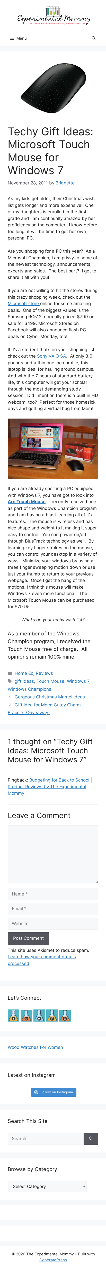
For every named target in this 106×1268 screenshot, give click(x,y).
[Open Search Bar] (94, 38)
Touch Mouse (50, 681)
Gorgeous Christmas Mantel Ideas (50, 696)
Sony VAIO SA (51, 356)
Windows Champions (29, 689)
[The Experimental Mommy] (53, 14)
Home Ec (24, 673)
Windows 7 (78, 681)
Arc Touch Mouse (27, 501)
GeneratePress (53, 1259)
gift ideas (24, 681)
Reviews (44, 673)
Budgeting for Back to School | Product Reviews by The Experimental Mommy (50, 786)
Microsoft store (24, 303)
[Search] (91, 1139)
